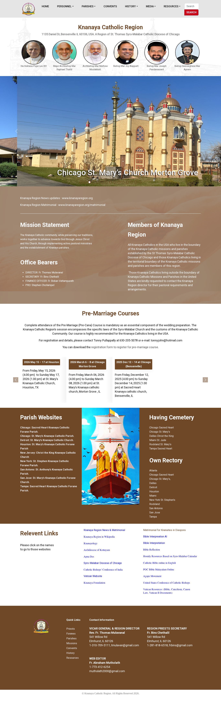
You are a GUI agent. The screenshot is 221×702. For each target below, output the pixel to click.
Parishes (88, 6)
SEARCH (191, 12)
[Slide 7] (110, 182)
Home (45, 6)
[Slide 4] (97, 182)
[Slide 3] (93, 182)
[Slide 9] (119, 182)
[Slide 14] (140, 182)
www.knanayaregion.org (77, 198)
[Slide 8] (114, 182)
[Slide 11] (127, 182)
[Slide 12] (131, 182)
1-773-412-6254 (99, 667)
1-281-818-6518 (157, 645)
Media (150, 6)
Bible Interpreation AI (155, 536)
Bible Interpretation (154, 543)
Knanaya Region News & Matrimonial (104, 530)
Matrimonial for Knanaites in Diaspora (164, 530)
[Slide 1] (85, 182)
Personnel (64, 6)
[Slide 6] (106, 182)
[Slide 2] (89, 182)
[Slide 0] (81, 182)
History (130, 6)
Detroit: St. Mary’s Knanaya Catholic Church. (47, 440)
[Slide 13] (135, 182)
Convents (110, 6)
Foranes (71, 633)
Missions (71, 643)
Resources (171, 6)
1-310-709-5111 (99, 645)
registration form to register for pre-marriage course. (125, 347)
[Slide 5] (102, 182)
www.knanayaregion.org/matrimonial (81, 205)
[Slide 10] (123, 182)
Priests (70, 628)
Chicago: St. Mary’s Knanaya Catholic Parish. (47, 435)
